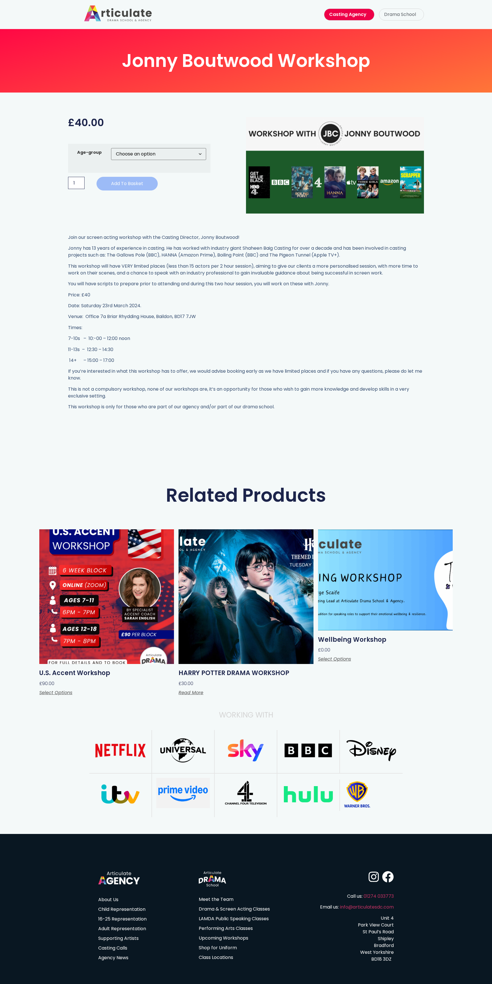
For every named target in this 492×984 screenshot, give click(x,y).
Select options (55, 692)
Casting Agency (347, 14)
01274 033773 (379, 896)
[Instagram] (374, 877)
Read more (191, 692)
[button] (401, 14)
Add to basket (127, 183)
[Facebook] (388, 877)
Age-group (89, 152)
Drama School (400, 14)
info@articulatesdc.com (367, 907)
